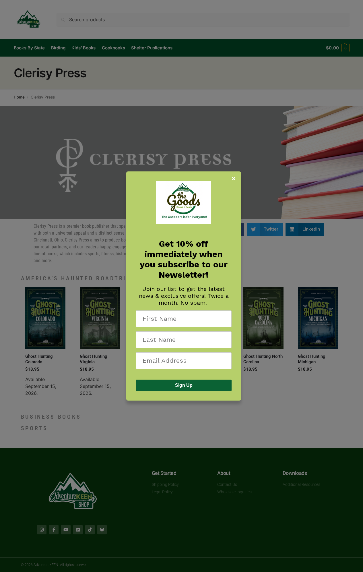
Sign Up (184, 385)
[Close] (233, 178)
